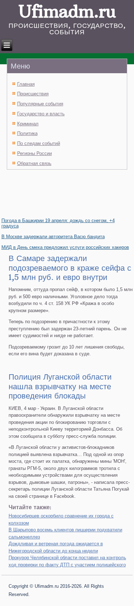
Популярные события (40, 103)
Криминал (28, 123)
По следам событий (38, 143)
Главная (26, 84)
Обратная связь (34, 163)
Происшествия (33, 93)
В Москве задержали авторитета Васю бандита (53, 236)
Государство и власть (41, 113)
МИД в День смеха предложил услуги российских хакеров (65, 247)
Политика (27, 133)
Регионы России (34, 153)
